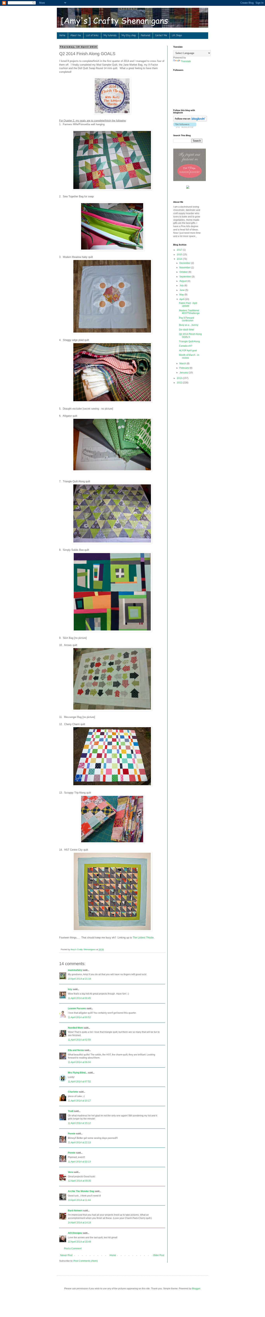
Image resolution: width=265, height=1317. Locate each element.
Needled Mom (75, 1027)
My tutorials (110, 35)
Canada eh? (185, 346)
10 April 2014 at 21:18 (79, 978)
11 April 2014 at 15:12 (79, 1123)
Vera (70, 1172)
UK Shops (177, 35)
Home (62, 35)
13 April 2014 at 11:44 (79, 1200)
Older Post (158, 1255)
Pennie (71, 1133)
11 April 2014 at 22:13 (79, 1142)
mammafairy (75, 970)
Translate (186, 61)
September (185, 276)
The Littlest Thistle (143, 937)
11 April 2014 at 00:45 (79, 998)
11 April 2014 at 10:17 (79, 1100)
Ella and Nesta (76, 1050)
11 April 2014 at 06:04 (79, 1062)
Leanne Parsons (77, 1008)
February (184, 368)
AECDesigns (75, 1233)
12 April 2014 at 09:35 (79, 1180)
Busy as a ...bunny (188, 325)
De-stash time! (186, 329)
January (184, 372)
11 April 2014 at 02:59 (79, 1039)
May (181, 294)
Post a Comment (72, 1248)
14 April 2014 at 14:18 (79, 1222)
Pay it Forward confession (186, 319)
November (185, 267)
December (185, 263)
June (182, 290)
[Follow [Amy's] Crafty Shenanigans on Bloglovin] (190, 120)
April (182, 299)
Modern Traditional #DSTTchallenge (189, 312)
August (183, 281)
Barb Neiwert (75, 1210)
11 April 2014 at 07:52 (79, 1081)
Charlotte (73, 1091)
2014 (180, 259)
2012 (180, 382)
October (183, 272)
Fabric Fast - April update (188, 304)
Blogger (196, 1288)
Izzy (70, 989)
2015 (180, 254)
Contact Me (161, 35)
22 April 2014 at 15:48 (79, 1241)
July (181, 285)
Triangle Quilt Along (189, 341)
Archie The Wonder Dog (81, 1191)
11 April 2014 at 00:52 (79, 1017)
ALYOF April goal (188, 350)
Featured (145, 35)
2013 (180, 378)
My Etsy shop (129, 35)
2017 (180, 250)
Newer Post (66, 1255)
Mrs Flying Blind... (77, 1072)
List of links (92, 35)
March (183, 363)
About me (75, 35)
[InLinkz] (187, 187)
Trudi (70, 1111)
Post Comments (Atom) (86, 1261)
